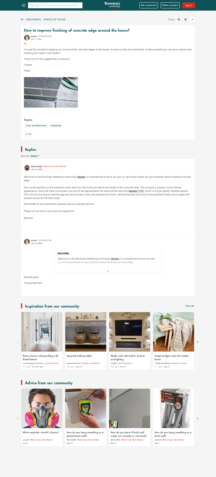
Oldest (34, 156)
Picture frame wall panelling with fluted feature (40, 357)
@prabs (81, 176)
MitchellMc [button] (36, 166)
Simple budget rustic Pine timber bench (172, 357)
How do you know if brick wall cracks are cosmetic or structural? (129, 434)
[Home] (22, 19)
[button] (27, 38)
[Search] (32, 5)
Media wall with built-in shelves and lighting (128, 357)
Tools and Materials (36, 126)
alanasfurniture (74, 363)
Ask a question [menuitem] (149, 5)
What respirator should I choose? (41, 432)
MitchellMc (71, 440)
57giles (114, 363)
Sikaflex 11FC (136, 190)
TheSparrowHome (163, 363)
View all (190, 306)
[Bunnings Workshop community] (112, 5)
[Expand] (108, 271)
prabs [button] (34, 36)
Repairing (56, 126)
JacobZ (26, 440)
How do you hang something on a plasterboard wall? (85, 434)
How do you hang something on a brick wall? (173, 434)
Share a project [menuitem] (170, 5)
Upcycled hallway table (79, 355)
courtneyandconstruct (33, 363)
